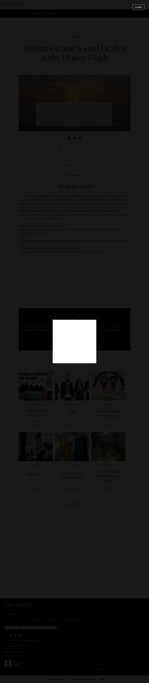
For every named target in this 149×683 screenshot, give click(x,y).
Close (138, 7)
